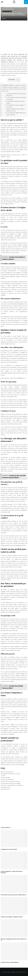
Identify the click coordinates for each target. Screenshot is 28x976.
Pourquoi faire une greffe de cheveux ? (10, 781)
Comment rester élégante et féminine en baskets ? (12, 916)
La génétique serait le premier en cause (10, 773)
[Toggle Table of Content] (17, 80)
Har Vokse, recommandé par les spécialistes (12, 785)
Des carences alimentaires (7, 779)
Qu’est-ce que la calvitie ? (7, 772)
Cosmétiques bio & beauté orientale (9, 849)
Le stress (3, 775)
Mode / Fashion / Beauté (7, 11)
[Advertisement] (14, 38)
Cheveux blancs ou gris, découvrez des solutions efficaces (13, 894)
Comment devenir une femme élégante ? (10, 962)
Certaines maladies (5, 777)
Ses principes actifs (6, 787)
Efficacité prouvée (5, 789)
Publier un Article (15, 972)
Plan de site (23, 972)
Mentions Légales (6, 972)
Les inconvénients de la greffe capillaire (10, 783)
